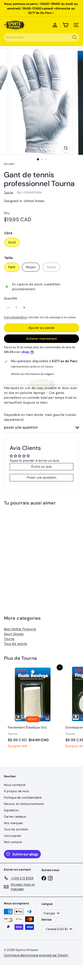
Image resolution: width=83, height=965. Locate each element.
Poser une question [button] (41, 477)
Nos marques (13, 823)
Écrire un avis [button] (41, 466)
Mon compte (13, 842)
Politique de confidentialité (23, 798)
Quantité (10, 298)
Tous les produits (16, 829)
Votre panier (12, 836)
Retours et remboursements (24, 804)
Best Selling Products (20, 629)
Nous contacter (15, 785)
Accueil (9, 164)
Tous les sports (15, 643)
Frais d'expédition (15, 317)
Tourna (9, 639)
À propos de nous (16, 791)
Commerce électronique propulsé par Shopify (36, 955)
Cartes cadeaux (15, 817)
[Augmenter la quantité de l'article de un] (24, 307)
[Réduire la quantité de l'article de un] (8, 307)
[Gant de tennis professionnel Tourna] (32, 553)
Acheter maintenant (41, 338)
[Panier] (65, 25)
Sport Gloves (14, 634)
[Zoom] (66, 148)
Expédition (11, 810)
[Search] (74, 37)
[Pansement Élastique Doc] (32, 709)
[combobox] (41, 37)
